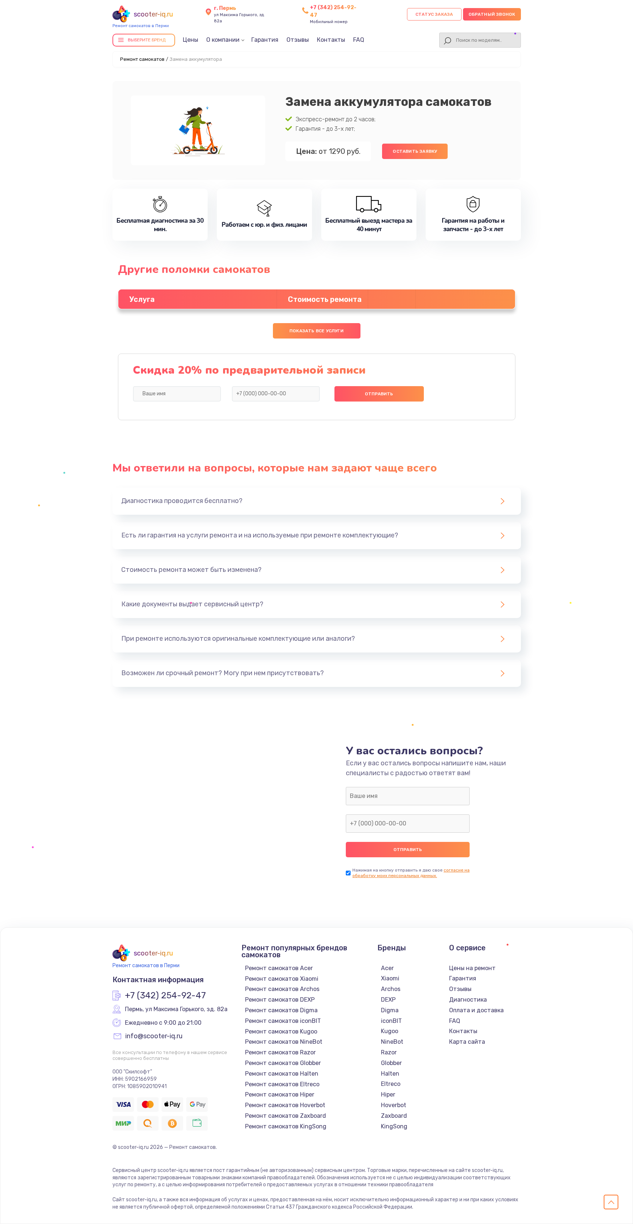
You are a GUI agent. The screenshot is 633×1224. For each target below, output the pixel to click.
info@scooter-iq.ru (153, 1036)
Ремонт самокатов (142, 59)
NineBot (392, 1041)
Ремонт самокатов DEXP (280, 999)
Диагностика (468, 999)
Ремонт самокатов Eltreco (282, 1084)
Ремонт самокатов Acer (279, 968)
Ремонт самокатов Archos (282, 989)
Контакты (331, 39)
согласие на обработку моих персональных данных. (411, 873)
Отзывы (297, 39)
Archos (390, 989)
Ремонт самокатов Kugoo (281, 1031)
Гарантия (264, 39)
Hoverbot (393, 1105)
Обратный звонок (492, 14)
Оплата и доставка (476, 1010)
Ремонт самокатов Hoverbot (285, 1105)
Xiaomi (390, 978)
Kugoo (389, 1031)
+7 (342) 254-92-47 (165, 995)
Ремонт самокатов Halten (281, 1073)
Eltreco (390, 1083)
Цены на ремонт (472, 968)
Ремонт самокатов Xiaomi (281, 978)
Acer (387, 968)
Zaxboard (394, 1115)
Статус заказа (434, 14)
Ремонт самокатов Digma (281, 1010)
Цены (190, 39)
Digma (390, 1010)
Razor (389, 1052)
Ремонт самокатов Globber (283, 1063)
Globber (391, 1063)
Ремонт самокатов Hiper (279, 1094)
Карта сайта (467, 1041)
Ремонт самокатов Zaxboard (285, 1115)
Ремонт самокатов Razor (280, 1052)
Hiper (388, 1094)
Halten (390, 1073)
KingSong (394, 1126)
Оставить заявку (415, 151)
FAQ (358, 39)
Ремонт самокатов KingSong (285, 1126)
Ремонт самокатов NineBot (283, 1041)
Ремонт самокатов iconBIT (283, 1020)
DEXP (388, 999)
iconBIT (391, 1020)
